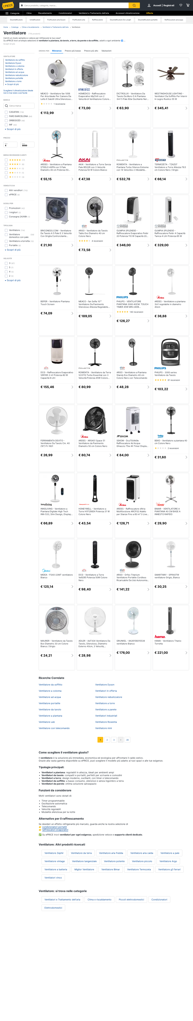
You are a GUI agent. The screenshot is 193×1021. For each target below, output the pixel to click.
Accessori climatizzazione (127, 13)
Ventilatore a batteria (56, 869)
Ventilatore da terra (81, 853)
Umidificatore (35, 20)
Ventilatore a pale (170, 853)
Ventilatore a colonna (14, 66)
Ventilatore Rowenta (106, 721)
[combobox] (74, 5)
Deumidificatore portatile (148, 20)
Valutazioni (106, 50)
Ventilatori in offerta (14, 69)
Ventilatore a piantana (50, 715)
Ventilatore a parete (105, 709)
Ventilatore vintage (55, 861)
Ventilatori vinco (53, 877)
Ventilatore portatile (14, 78)
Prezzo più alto (91, 50)
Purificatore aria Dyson (56, 20)
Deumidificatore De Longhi (120, 20)
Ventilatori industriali (106, 715)
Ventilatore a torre (13, 81)
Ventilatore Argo (168, 861)
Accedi (157, 5)
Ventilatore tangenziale (84, 861)
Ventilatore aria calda (141, 853)
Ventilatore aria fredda (111, 853)
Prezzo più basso (73, 50)
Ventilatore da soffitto (15, 60)
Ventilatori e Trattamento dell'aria (94, 13)
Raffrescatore (97, 20)
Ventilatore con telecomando (54, 728)
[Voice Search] (22, 5)
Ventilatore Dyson (13, 63)
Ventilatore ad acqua (14, 72)
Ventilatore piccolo (142, 861)
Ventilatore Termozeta (139, 869)
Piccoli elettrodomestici (131, 899)
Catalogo (15, 27)
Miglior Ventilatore (84, 869)
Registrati (168, 5)
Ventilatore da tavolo (50, 709)
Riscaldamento (45, 13)
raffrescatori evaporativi (55, 829)
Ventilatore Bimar (110, 869)
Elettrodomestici (53, 907)
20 (127, 740)
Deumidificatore (16, 20)
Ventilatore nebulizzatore (16, 75)
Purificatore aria (78, 20)
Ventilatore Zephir (54, 853)
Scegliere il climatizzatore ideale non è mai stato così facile (18, 91)
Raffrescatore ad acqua (174, 20)
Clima (29, 13)
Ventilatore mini (103, 728)
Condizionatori (65, 13)
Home (5, 27)
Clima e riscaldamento (30, 27)
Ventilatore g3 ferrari (169, 869)
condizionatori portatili (54, 826)
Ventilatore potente (114, 861)
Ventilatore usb (47, 721)
